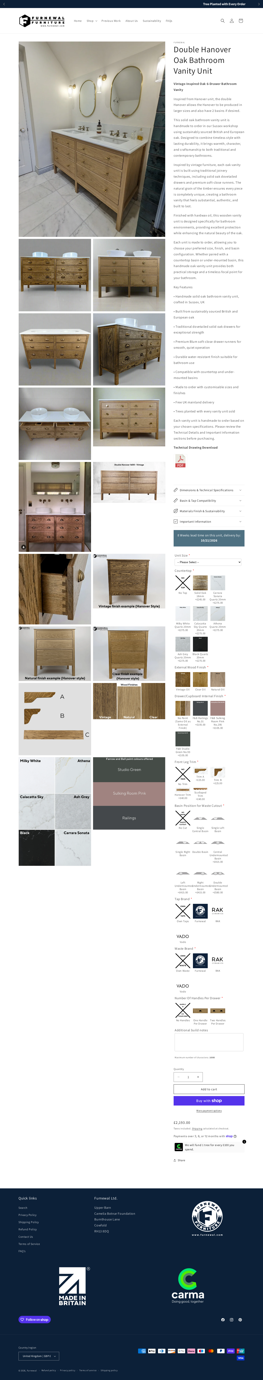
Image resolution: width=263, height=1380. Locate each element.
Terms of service (88, 1370)
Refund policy (49, 1370)
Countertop (183, 570)
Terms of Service (29, 1244)
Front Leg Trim (185, 762)
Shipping (197, 1128)
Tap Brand (182, 899)
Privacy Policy (27, 1215)
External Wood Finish (190, 667)
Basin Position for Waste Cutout (198, 805)
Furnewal (32, 1370)
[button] (91, 20)
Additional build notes (191, 1030)
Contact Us (25, 1237)
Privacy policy (67, 1370)
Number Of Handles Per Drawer (197, 998)
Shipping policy (109, 1370)
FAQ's (22, 1251)
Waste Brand (184, 948)
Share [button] (181, 1160)
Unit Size (181, 555)
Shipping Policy (28, 1222)
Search (23, 1208)
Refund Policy (27, 1229)
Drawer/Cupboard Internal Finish (199, 696)
